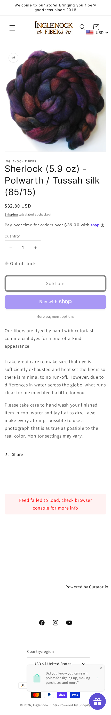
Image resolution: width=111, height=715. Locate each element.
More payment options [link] (55, 316)
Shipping (11, 214)
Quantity (12, 236)
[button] (12, 28)
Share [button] (17, 454)
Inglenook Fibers (46, 705)
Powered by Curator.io (87, 587)
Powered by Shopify (75, 705)
